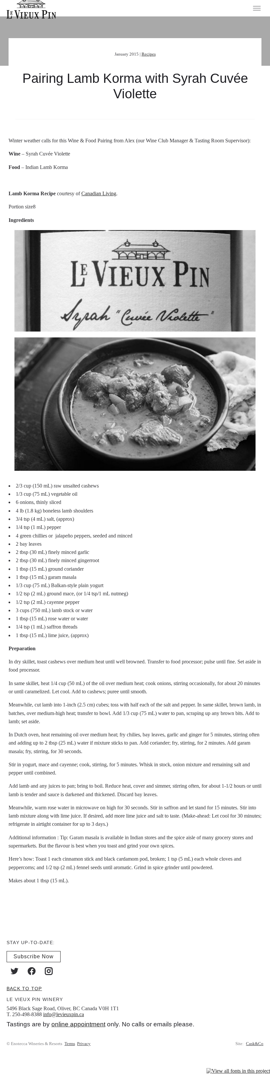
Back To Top (24, 988)
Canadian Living (98, 193)
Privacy (84, 1043)
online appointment (78, 1024)
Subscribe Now (34, 956)
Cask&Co (254, 1043)
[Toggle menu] (256, 8)
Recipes (149, 54)
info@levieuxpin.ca (63, 1014)
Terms (70, 1043)
